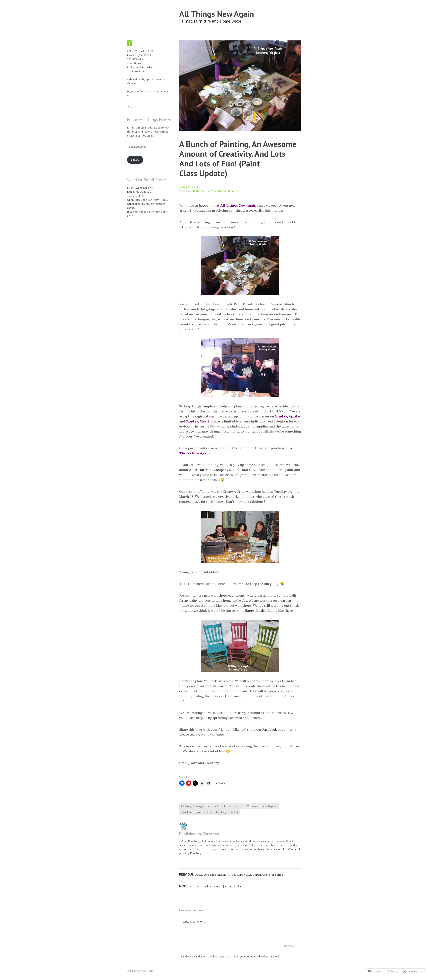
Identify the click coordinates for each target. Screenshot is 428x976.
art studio (213, 806)
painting (234, 812)
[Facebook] (129, 43)
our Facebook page (270, 729)
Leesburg (221, 812)
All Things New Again (216, 13)
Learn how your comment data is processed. (253, 956)
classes (227, 806)
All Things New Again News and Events (215, 191)
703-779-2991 (135, 59)
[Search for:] (148, 107)
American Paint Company (208, 469)
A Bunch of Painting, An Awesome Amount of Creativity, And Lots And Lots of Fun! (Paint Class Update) (238, 158)
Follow (135, 159)
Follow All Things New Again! (153, 119)
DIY (247, 806)
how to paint (269, 806)
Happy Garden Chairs (261, 610)
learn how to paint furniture (196, 812)
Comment (289, 945)
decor (238, 806)
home (255, 806)
